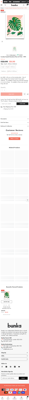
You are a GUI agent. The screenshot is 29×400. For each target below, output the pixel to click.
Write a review (14, 138)
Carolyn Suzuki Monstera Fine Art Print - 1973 (6, 307)
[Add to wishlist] (24, 94)
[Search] (5, 5)
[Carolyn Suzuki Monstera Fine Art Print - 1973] (6, 295)
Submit (23, 378)
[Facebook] (2, 366)
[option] (14, 26)
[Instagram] (6, 366)
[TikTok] (14, 366)
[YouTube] (19, 366)
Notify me (6, 301)
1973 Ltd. (3, 59)
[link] (7, 171)
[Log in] (23, 5)
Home (2, 8)
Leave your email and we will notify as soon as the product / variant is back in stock (14, 100)
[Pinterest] (10, 366)
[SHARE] (27, 94)
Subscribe (22, 103)
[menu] (1, 5)
